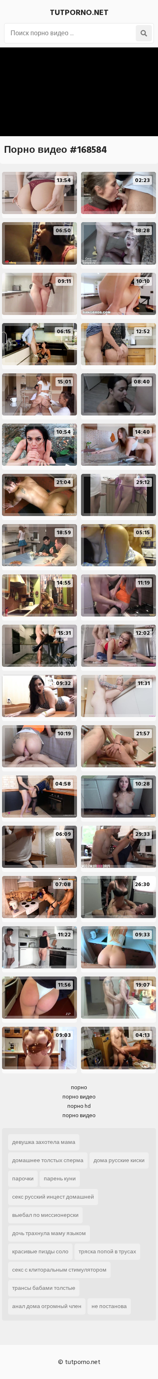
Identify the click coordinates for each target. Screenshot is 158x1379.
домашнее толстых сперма (47, 1160)
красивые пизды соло (40, 1251)
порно (79, 1087)
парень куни (60, 1178)
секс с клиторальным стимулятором (59, 1269)
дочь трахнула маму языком (49, 1233)
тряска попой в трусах (107, 1251)
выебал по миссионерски (45, 1215)
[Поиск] (144, 33)
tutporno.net (79, 12)
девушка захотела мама (43, 1142)
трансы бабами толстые (43, 1288)
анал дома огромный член (46, 1306)
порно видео (79, 1096)
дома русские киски (119, 1160)
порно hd (79, 1106)
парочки (23, 1178)
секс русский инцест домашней (53, 1196)
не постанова (109, 1306)
